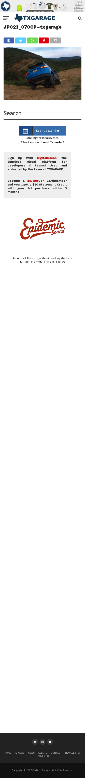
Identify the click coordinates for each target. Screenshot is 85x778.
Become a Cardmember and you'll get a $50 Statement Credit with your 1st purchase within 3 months (37, 186)
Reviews (20, 753)
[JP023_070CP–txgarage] (42, 98)
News (31, 753)
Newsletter (72, 753)
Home (8, 753)
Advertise (44, 756)
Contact (56, 753)
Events (42, 753)
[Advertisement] (42, 448)
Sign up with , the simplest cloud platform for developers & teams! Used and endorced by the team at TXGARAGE (37, 163)
